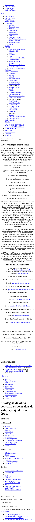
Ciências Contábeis (10, 453)
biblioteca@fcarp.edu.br (22, 270)
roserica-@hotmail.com (21, 316)
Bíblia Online (13, 108)
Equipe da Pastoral (14, 94)
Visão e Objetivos (14, 27)
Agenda (11, 89)
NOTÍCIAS (8, 135)
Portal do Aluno (9, 5)
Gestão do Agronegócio (12, 461)
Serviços (7, 47)
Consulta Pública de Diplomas (18, 49)
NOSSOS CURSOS (11, 128)
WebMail (11, 63)
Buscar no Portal (14, 59)
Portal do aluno (9, 16)
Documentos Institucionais (17, 65)
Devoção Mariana (14, 82)
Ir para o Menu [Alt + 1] (12, 514)
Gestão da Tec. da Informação (14, 458)
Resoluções (12, 32)
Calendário (12, 91)
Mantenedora (13, 30)
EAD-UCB (8, 130)
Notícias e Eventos (14, 42)
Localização (12, 35)
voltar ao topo (5, 376)
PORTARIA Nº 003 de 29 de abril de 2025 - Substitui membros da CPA (18, 366)
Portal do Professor (10, 6)
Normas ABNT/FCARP (16, 61)
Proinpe (11, 44)
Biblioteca (12, 54)
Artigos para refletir (15, 97)
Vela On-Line (13, 109)
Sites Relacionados (14, 84)
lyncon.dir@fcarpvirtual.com (21, 299)
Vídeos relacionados (15, 92)
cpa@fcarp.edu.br (20, 349)
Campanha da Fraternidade (17, 116)
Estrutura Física (13, 34)
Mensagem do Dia (14, 106)
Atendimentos (13, 80)
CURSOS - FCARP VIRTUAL (14, 127)
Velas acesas (12, 111)
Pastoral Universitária (11, 72)
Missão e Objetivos (14, 78)
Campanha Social (14, 118)
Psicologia (8, 463)
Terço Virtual (13, 101)
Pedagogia (8, 460)
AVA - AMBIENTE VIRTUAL (14, 125)
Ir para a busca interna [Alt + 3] (14, 518)
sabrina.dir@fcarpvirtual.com (20, 306)
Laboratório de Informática (17, 58)
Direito (7, 455)
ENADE (11, 56)
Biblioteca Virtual (10, 10)
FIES (10, 53)
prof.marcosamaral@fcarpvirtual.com (21, 289)
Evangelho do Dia (14, 103)
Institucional (8, 23)
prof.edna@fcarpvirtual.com (20, 283)
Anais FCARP (13, 66)
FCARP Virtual (9, 8)
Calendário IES (13, 51)
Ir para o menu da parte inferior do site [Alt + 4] (19, 519)
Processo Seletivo (10, 132)
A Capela (11, 77)
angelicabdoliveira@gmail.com (20, 322)
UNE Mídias (5, 511)
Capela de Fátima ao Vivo (16, 96)
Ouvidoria (8, 70)
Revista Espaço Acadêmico (17, 68)
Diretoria (11, 28)
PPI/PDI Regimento (15, 37)
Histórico (11, 25)
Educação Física (10, 456)
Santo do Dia (13, 104)
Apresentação (13, 73)
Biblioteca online (10, 120)
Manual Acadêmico (15, 40)
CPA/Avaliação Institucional (17, 39)
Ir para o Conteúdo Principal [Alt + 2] (16, 516)
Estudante (8, 133)
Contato (7, 46)
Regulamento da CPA (11, 369)
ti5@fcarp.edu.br (22, 273)
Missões (11, 115)
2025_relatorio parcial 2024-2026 (15, 371)
